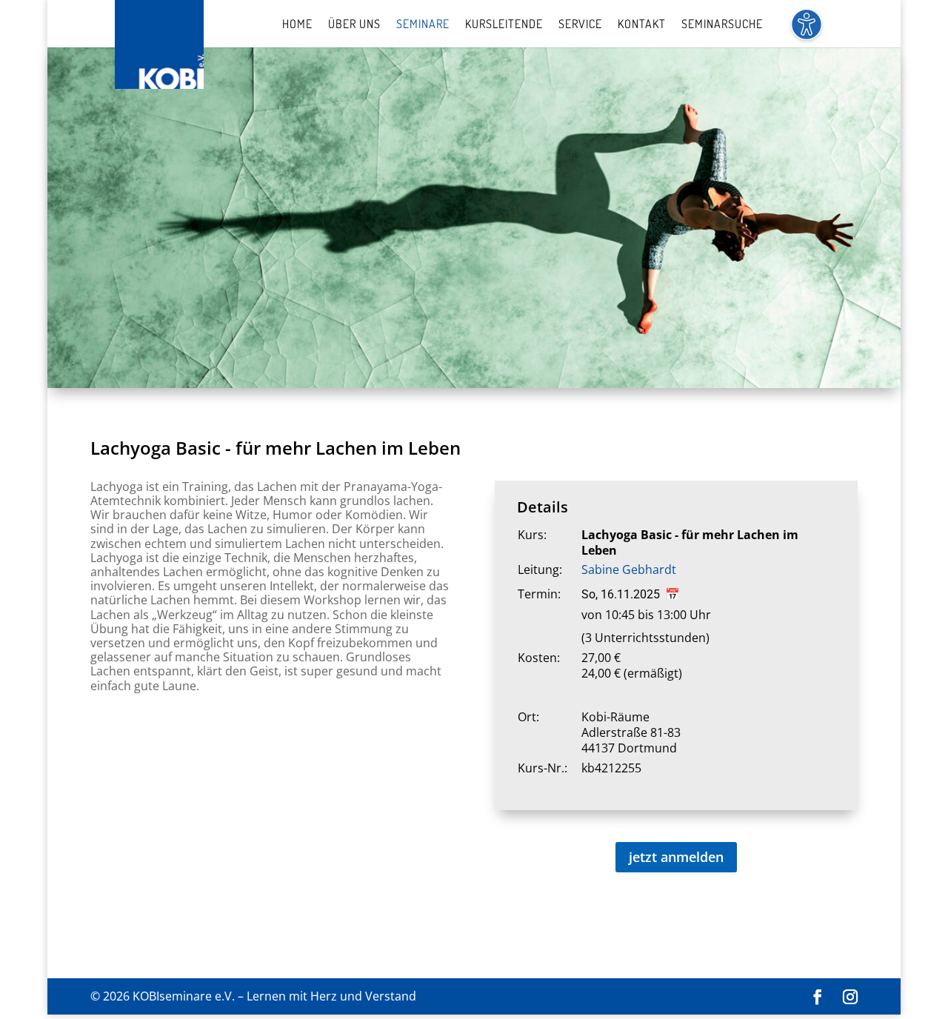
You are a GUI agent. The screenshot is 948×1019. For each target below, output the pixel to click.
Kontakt (642, 25)
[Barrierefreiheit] (806, 33)
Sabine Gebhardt (628, 569)
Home (297, 25)
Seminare (423, 25)
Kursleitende (504, 25)
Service (580, 25)
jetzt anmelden (676, 857)
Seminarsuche (722, 25)
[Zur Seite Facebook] (817, 997)
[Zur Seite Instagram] (850, 997)
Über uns (354, 25)
